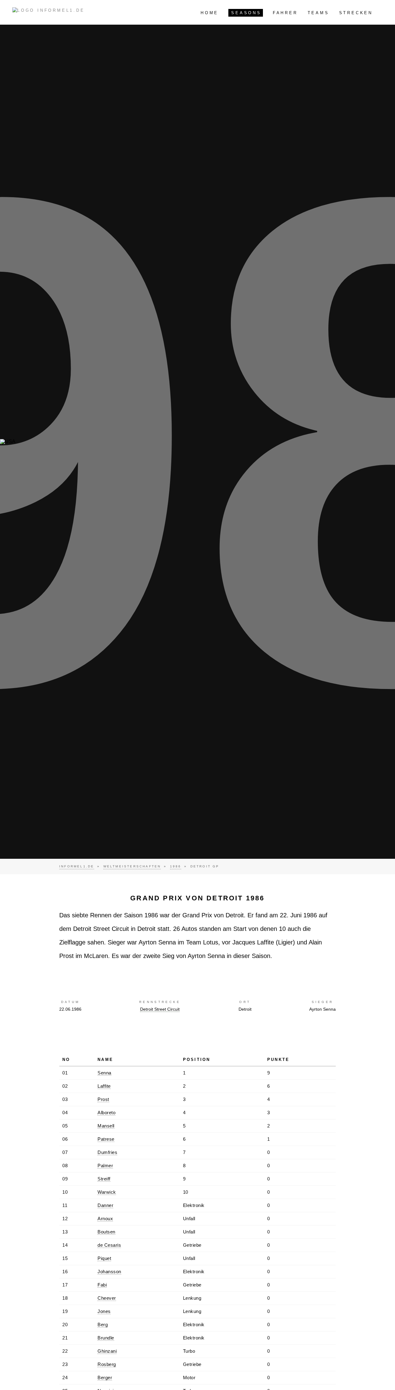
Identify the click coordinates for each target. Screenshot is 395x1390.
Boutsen (106, 1231)
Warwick (107, 1192)
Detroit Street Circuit (160, 1009)
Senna (104, 1072)
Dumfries (107, 1152)
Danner (105, 1205)
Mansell (106, 1125)
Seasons (246, 12)
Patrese (106, 1139)
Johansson (109, 1271)
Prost (103, 1099)
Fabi (102, 1284)
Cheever (107, 1298)
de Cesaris (109, 1245)
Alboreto (106, 1112)
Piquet (104, 1258)
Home (209, 12)
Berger (105, 1377)
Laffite (104, 1086)
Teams (318, 12)
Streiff (104, 1178)
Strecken (356, 12)
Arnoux (105, 1218)
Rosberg (107, 1364)
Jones (104, 1311)
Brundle (106, 1337)
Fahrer (285, 12)
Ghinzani (107, 1351)
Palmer (105, 1165)
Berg (103, 1324)
